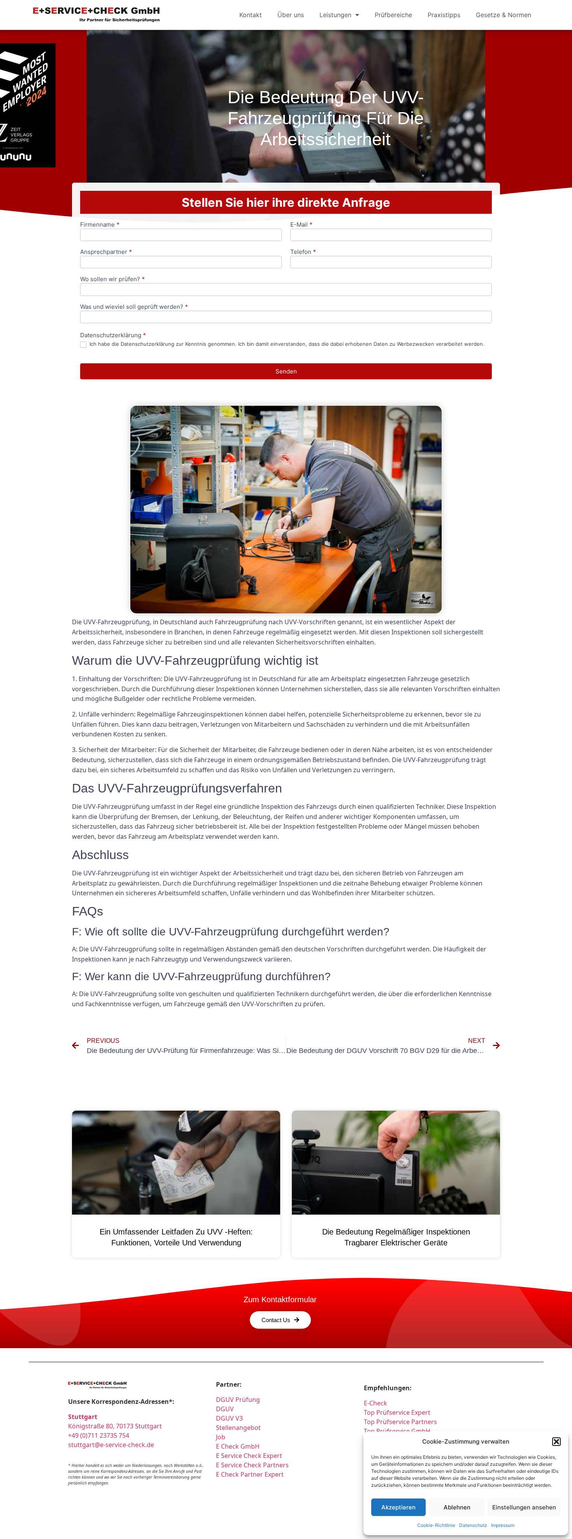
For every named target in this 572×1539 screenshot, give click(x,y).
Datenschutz (473, 1525)
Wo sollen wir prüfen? (112, 279)
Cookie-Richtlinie (436, 1525)
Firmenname (99, 225)
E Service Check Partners (252, 1465)
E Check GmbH (238, 1446)
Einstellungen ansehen (524, 1507)
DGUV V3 (229, 1418)
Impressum (502, 1525)
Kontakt (250, 15)
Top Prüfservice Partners (400, 1422)
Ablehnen (457, 1507)
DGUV (225, 1409)
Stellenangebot (238, 1427)
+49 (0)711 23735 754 (98, 1435)
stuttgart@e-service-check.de (111, 1444)
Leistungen (335, 15)
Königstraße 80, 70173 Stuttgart (115, 1426)
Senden (286, 371)
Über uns (290, 15)
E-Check (375, 1403)
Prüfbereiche (393, 15)
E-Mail (301, 225)
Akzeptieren (398, 1507)
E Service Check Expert (250, 1455)
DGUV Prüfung (238, 1399)
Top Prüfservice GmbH (397, 1431)
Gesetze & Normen (503, 15)
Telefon (303, 252)
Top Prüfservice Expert (397, 1412)
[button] (556, 1442)
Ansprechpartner (106, 252)
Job (220, 1437)
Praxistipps (444, 15)
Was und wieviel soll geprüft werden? (134, 307)
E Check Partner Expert (250, 1474)
